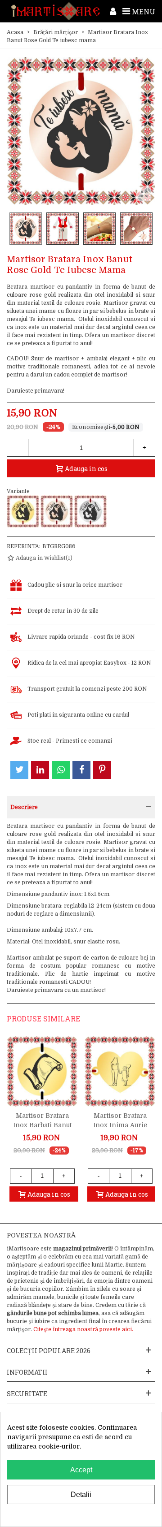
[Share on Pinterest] (102, 770)
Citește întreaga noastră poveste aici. (83, 1329)
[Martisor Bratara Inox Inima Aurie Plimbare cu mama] (120, 1071)
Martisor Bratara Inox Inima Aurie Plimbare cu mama (120, 1125)
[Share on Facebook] (81, 770)
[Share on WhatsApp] (61, 770)
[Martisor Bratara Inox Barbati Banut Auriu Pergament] (42, 1071)
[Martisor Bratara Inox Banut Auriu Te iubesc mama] (23, 511)
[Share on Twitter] (19, 770)
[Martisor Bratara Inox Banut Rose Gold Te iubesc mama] (56, 511)
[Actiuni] (113, 11)
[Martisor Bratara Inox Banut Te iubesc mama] (90, 511)
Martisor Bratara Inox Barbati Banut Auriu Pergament (42, 1125)
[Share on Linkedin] (40, 770)
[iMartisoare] (55, 11)
